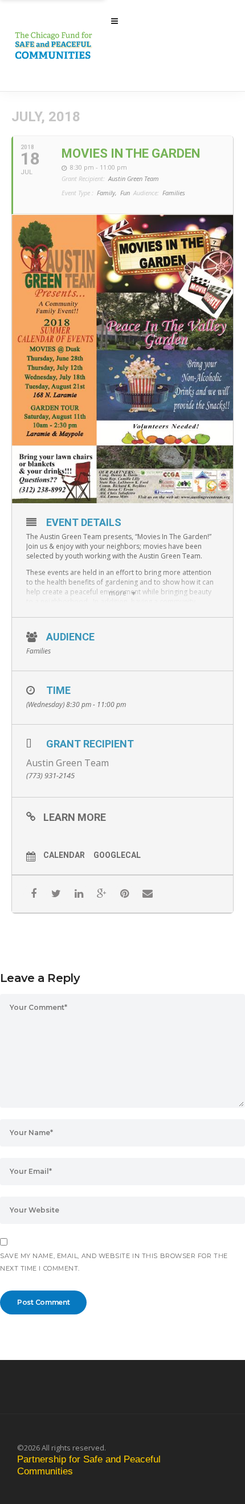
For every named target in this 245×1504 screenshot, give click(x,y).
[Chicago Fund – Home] (62, 45)
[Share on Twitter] (56, 894)
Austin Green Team (67, 763)
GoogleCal (117, 855)
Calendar (64, 855)
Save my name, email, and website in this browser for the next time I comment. (114, 1262)
